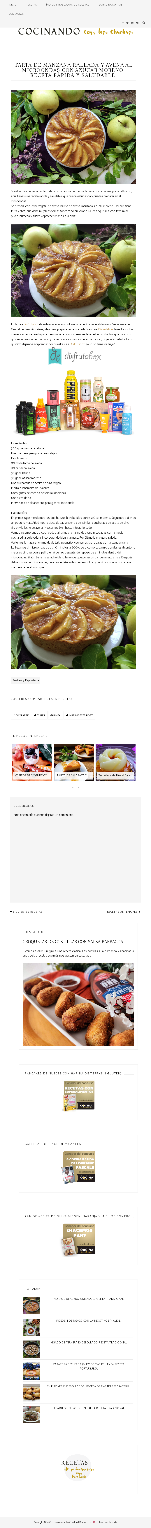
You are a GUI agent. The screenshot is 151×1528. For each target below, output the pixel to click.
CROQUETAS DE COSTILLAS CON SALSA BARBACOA (73, 942)
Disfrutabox (31, 324)
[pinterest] (132, 23)
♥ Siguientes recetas (26, 912)
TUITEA (40, 715)
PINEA (57, 715)
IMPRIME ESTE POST (80, 715)
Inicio (12, 4)
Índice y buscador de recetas (67, 4)
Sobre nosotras (111, 4)
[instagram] (137, 23)
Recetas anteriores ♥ (124, 912)
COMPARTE (22, 715)
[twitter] (127, 23)
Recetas (31, 4)
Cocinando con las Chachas (65, 1522)
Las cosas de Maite (108, 1522)
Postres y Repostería (26, 680)
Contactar (16, 13)
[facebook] (123, 23)
